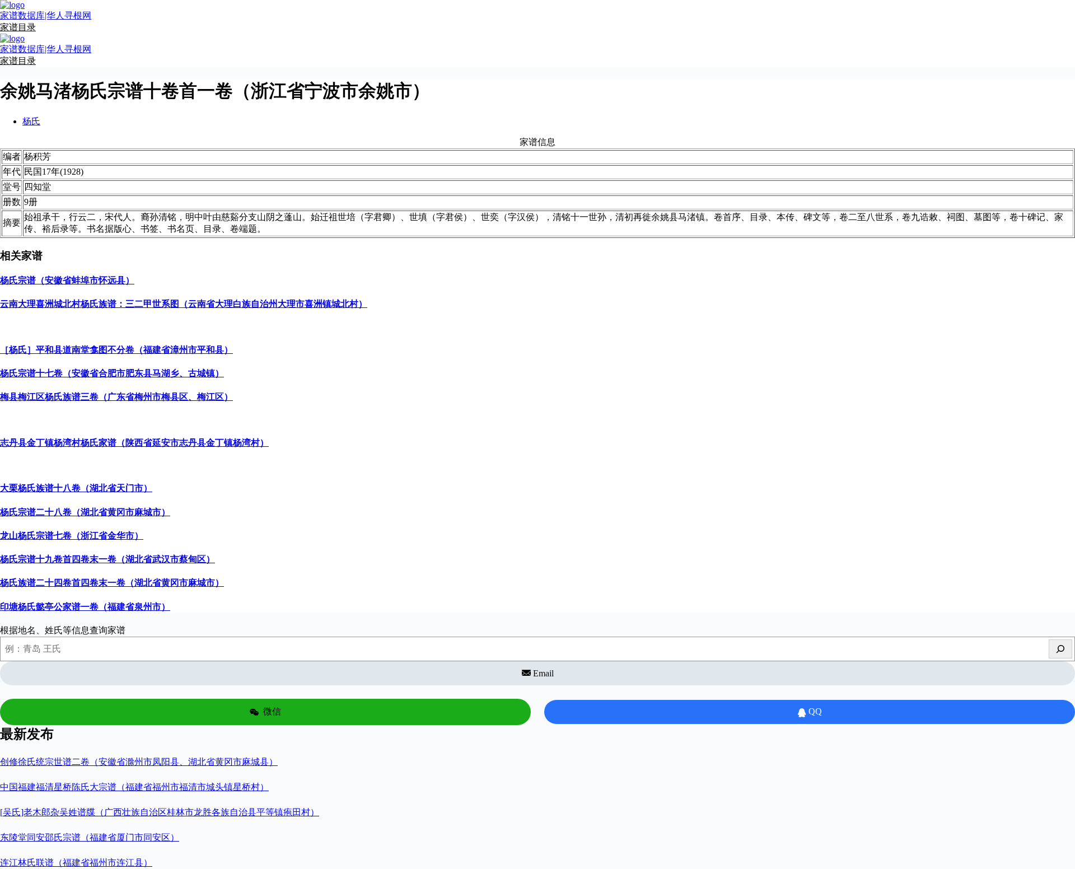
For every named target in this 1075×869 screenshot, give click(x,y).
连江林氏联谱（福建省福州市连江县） (76, 862)
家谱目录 (18, 27)
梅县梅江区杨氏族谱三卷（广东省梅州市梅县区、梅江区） (116, 396)
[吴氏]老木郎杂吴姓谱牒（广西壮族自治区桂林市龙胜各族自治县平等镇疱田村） (159, 812)
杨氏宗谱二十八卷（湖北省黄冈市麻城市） (85, 512)
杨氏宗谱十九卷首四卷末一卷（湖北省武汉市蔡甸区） (107, 559)
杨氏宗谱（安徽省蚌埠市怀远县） (67, 280)
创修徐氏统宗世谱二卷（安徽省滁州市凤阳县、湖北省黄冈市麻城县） (139, 762)
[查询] (1060, 648)
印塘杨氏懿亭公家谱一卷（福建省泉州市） (85, 606)
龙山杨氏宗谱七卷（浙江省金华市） (71, 535)
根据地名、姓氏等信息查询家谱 (62, 630)
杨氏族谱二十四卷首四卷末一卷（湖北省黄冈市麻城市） (112, 582)
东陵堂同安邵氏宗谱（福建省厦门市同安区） (89, 837)
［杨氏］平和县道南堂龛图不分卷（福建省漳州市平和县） (116, 349)
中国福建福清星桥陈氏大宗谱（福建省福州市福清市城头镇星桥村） (134, 787)
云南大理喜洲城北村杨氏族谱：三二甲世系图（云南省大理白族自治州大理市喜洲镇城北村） (183, 304)
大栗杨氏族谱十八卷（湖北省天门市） (76, 488)
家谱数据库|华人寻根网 (45, 15)
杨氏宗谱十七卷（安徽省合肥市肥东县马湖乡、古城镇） (112, 373)
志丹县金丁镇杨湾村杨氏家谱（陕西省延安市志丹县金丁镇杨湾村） (134, 442)
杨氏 (31, 121)
